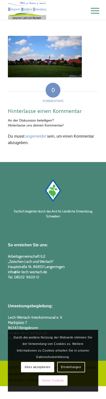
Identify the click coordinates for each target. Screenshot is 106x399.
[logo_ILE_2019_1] (44, 10)
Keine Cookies (53, 380)
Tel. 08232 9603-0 (23, 277)
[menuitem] (91, 10)
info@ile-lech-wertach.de (27, 272)
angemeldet (35, 136)
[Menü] (91, 10)
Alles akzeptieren (37, 367)
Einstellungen (71, 367)
